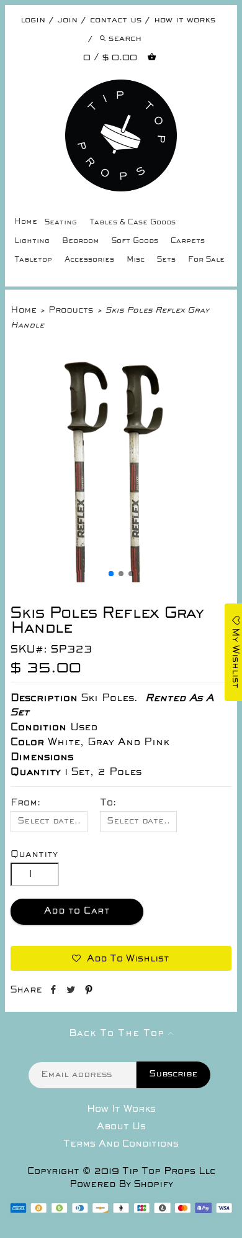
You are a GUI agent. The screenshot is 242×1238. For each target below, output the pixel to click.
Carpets (188, 241)
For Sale (206, 260)
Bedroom (80, 241)
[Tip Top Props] (121, 89)
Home (25, 222)
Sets (166, 260)
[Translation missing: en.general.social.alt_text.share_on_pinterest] (88, 992)
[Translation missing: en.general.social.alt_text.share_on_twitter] (72, 992)
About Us (121, 1126)
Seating (61, 222)
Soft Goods (135, 241)
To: (108, 803)
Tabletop (33, 260)
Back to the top (118, 1033)
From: (25, 803)
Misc (136, 260)
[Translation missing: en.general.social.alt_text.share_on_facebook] (54, 992)
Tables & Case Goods (132, 222)
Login (32, 20)
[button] (111, 573)
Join (68, 20)
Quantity (34, 854)
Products (70, 310)
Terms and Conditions (121, 1144)
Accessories (89, 260)
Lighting (32, 241)
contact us (115, 20)
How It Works (121, 1109)
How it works (184, 20)
